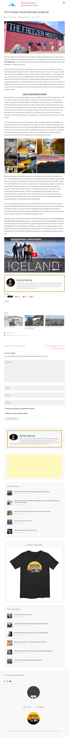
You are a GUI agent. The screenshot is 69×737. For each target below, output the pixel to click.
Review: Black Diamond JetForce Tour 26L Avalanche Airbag (31, 633)
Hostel (19, 335)
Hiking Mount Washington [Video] (14, 346)
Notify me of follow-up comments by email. (20, 409)
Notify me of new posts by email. (17, 413)
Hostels (15, 333)
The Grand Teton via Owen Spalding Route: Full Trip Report (31, 623)
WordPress (57, 731)
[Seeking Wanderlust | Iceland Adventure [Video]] (34, 320)
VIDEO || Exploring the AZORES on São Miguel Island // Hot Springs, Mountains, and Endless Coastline (37, 501)
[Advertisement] (34, 466)
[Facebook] (4, 681)
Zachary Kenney (28, 3)
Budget (15, 335)
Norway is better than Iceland (22, 614)
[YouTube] (10, 681)
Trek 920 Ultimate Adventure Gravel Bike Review (28, 660)
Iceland (23, 335)
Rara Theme (44, 731)
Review (28, 335)
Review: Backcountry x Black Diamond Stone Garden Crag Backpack (33, 651)
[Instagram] (7, 681)
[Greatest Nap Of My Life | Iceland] (54, 320)
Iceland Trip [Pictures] (9, 326)
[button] (10, 149)
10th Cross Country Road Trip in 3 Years (25, 530)
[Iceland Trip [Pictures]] (13, 320)
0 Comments (37, 17)
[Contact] (33, 698)
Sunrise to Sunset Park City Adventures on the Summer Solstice (32, 511)
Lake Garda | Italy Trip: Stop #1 (23, 521)
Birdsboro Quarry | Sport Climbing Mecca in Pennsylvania (30, 642)
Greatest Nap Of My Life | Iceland (53, 326)
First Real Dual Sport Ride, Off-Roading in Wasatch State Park (31, 491)
